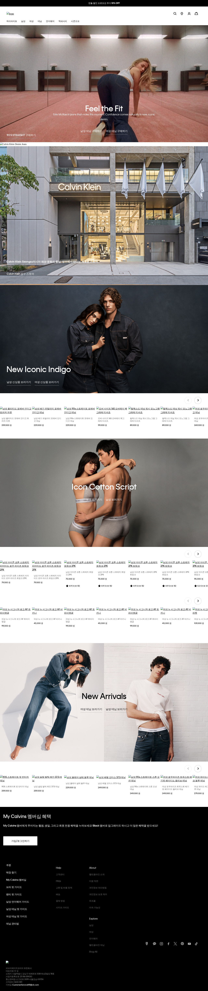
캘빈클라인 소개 (96, 874)
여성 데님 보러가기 (91, 709)
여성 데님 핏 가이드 (16, 916)
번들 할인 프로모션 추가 (104, 3)
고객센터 (60, 874)
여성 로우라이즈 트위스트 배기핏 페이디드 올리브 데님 (175, 787)
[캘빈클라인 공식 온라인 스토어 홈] (10, 13)
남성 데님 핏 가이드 (16, 909)
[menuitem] (184, 13)
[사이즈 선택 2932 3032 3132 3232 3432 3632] (48, 778)
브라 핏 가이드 (14, 887)
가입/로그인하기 (20, 840)
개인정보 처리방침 (98, 887)
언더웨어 (93, 938)
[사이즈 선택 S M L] (16, 611)
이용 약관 (93, 881)
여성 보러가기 (94, 499)
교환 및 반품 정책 (64, 887)
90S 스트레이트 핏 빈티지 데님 (15, 786)
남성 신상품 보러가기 (19, 382)
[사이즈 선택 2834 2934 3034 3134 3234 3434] (48, 410)
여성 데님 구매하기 (117, 131)
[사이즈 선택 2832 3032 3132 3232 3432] (80, 777)
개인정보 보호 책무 (98, 894)
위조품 (92, 900)
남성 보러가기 (114, 499)
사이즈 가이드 (62, 907)
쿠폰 (8, 865)
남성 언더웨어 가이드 (17, 901)
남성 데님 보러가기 (117, 709)
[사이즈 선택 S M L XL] (16, 410)
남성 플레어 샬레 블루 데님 (77, 783)
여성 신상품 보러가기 (47, 382)
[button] (191, 13)
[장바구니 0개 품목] (196, 13)
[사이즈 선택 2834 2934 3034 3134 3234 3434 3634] (80, 410)
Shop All (93, 951)
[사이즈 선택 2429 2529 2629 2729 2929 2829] (176, 778)
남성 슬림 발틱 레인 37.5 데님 (46, 786)
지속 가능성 (94, 907)
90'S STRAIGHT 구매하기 (21, 135)
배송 (58, 894)
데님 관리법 (12, 923)
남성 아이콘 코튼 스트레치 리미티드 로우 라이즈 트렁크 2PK (15, 576)
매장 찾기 (11, 872)
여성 (91, 931)
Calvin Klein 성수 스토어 (20, 273)
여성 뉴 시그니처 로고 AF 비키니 (48, 619)
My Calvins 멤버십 (16, 879)
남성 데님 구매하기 (91, 131)
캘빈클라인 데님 (96, 945)
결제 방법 (60, 900)
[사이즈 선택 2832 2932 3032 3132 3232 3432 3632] (16, 778)
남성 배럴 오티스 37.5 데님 (109, 783)
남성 (91, 925)
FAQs (58, 881)
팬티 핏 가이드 (14, 894)
